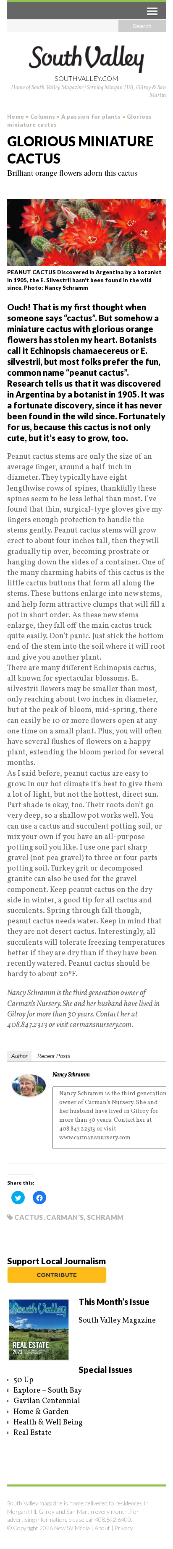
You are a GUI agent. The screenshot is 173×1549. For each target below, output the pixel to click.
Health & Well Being (48, 1422)
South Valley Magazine (117, 1320)
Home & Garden (41, 1412)
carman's (65, 1217)
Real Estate (32, 1433)
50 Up (23, 1380)
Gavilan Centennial (46, 1401)
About (102, 1527)
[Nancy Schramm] (29, 1091)
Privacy (124, 1527)
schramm (105, 1217)
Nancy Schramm (71, 1075)
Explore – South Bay (47, 1390)
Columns (42, 116)
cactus (28, 1217)
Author (19, 1056)
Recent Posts (54, 1056)
